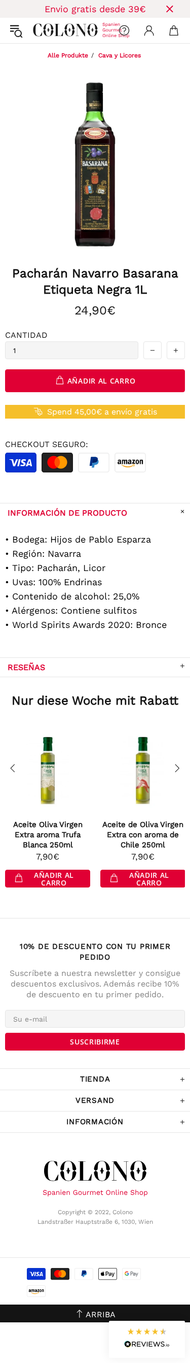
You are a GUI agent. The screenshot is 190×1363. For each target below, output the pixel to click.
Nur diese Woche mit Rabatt (95, 700)
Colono (41, 30)
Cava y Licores (119, 55)
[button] (147, 1339)
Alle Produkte (68, 55)
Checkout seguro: (46, 444)
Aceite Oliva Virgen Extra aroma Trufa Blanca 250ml (48, 834)
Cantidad (26, 335)
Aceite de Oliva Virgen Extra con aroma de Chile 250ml (142, 834)
